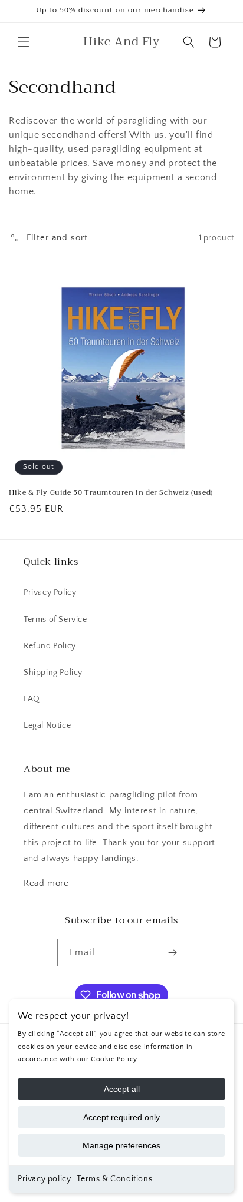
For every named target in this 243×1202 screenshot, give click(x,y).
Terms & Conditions (114, 1179)
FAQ (32, 699)
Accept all (122, 1089)
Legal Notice (47, 725)
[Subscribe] (173, 952)
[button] (24, 42)
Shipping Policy (53, 672)
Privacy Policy (50, 592)
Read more (46, 883)
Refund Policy (50, 646)
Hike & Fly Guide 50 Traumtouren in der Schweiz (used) (111, 493)
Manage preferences (121, 1145)
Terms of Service (55, 619)
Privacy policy (44, 1179)
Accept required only (121, 1117)
